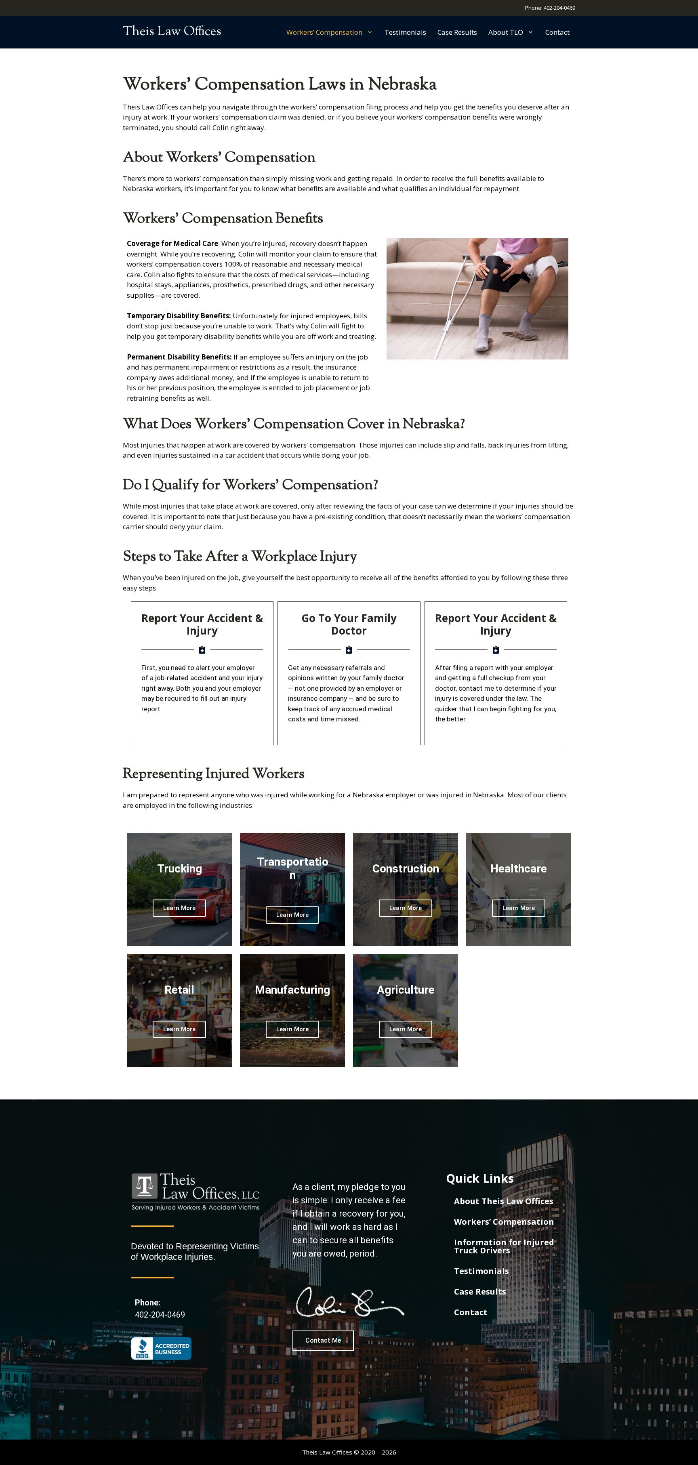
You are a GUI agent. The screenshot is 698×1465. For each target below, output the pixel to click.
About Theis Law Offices (503, 1201)
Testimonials (405, 32)
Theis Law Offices (172, 32)
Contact (557, 32)
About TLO (505, 32)
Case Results (457, 32)
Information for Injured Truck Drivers (504, 1246)
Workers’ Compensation (324, 32)
